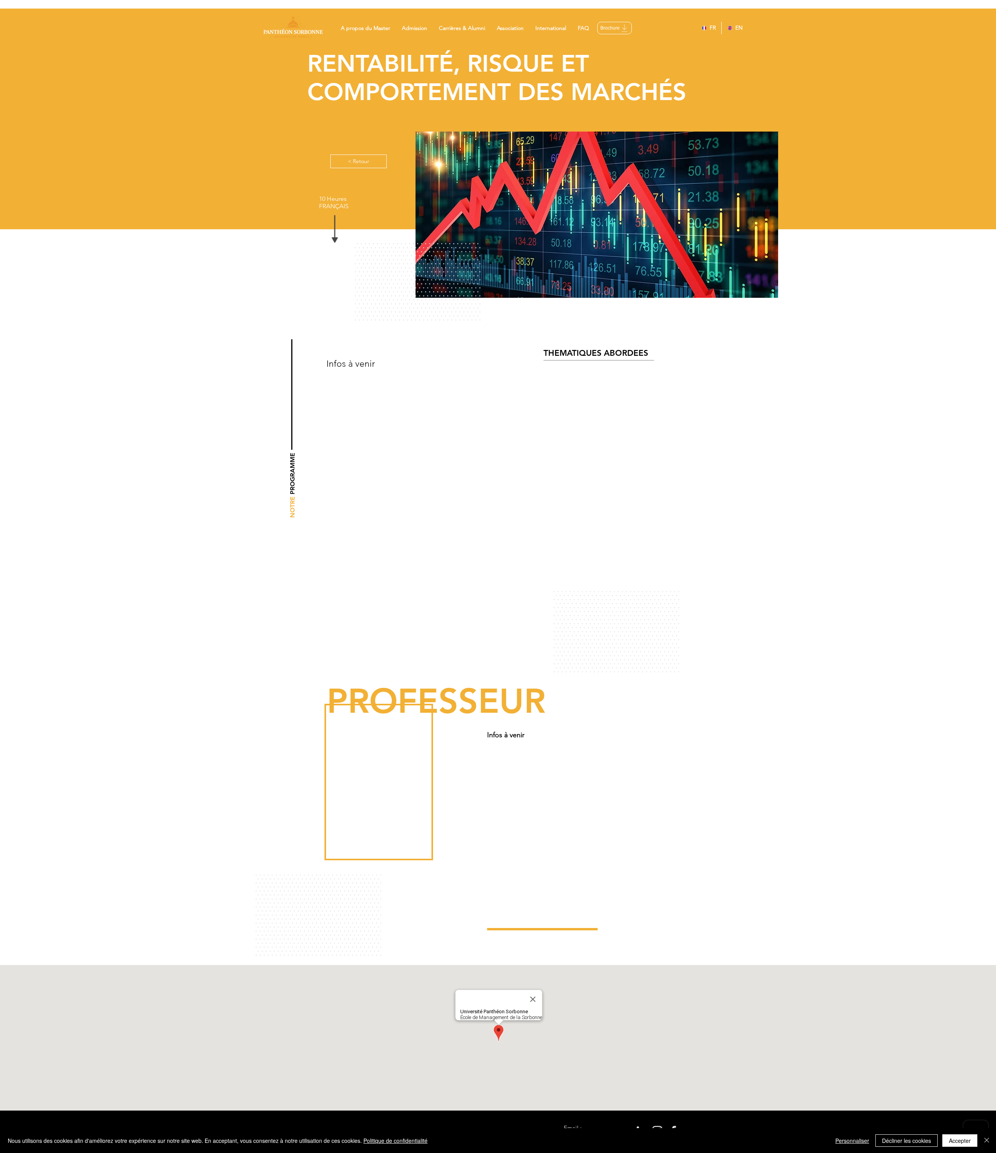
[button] (365, 28)
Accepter (960, 1140)
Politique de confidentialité (395, 1140)
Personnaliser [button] (852, 1140)
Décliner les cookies (906, 1140)
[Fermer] (986, 1140)
